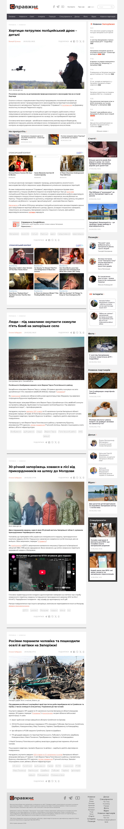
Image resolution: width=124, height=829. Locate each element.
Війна (91, 799)
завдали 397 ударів (34, 411)
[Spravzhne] (24, 7)
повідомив (15, 396)
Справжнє (60, 392)
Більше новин (102, 131)
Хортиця (44, 234)
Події (91, 812)
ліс (69, 610)
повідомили (16, 546)
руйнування (29, 432)
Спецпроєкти (65, 16)
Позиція (52, 16)
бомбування (16, 432)
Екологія (91, 808)
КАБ (80, 432)
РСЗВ (78, 766)
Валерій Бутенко (15, 41)
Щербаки (45, 770)
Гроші (91, 814)
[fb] (74, 41)
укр (89, 7)
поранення (68, 766)
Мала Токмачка (19, 770)
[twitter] (80, 41)
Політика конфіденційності (106, 820)
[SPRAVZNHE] (22, 798)
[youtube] (62, 7)
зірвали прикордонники (19, 606)
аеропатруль (78, 234)
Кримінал (91, 805)
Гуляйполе (27, 766)
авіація (46, 436)
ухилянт (34, 610)
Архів (106, 822)
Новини (22, 16)
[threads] (83, 41)
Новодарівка (43, 775)
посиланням (67, 105)
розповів (70, 192)
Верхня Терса (50, 432)
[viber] (77, 41)
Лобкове (55, 770)
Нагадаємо (13, 205)
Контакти (71, 7)
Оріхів (50, 766)
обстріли (16, 766)
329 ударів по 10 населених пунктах (48, 755)
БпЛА (58, 766)
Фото (86, 16)
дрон (53, 234)
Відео (94, 16)
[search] (112, 7)
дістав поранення (37, 425)
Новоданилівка (57, 775)
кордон (54, 610)
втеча (62, 610)
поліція (35, 234)
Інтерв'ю (41, 16)
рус (93, 7)
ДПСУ (25, 610)
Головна (12, 16)
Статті (32, 16)
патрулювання (64, 234)
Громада (91, 803)
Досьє (77, 16)
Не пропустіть (17, 131)
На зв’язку (106, 804)
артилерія (76, 770)
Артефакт (91, 810)
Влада (91, 801)
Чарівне (65, 770)
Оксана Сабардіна (15, 333)
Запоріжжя (14, 234)
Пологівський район (67, 432)
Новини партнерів (107, 16)
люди (39, 432)
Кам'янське (33, 770)
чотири (32, 212)
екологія (25, 234)
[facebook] (54, 6)
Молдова (44, 610)
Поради (106, 806)
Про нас (81, 7)
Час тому (106, 802)
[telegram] (58, 6)
